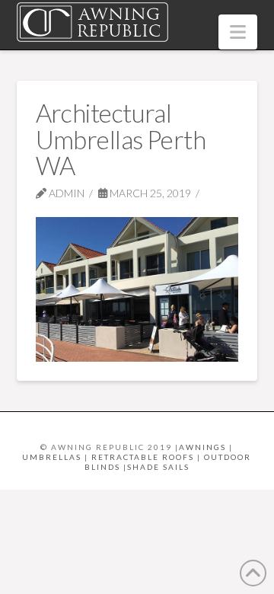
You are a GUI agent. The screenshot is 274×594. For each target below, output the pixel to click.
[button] (237, 32)
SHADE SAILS (158, 466)
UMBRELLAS (51, 456)
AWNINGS (202, 447)
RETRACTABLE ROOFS (142, 456)
